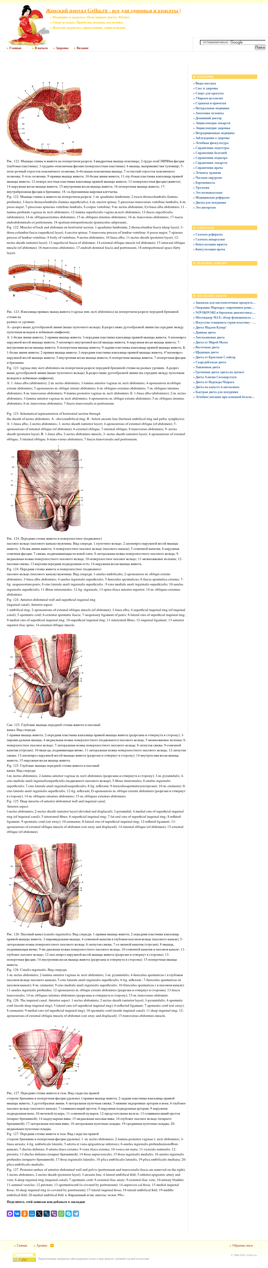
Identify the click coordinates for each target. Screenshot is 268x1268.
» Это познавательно (207, 192)
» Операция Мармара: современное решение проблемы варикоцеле (224, 307)
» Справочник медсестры (211, 148)
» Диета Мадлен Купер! (209, 327)
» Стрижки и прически (209, 103)
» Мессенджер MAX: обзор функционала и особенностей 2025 (224, 317)
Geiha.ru (251, 1255)
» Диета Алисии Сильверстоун (215, 377)
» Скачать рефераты (207, 234)
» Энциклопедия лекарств (211, 123)
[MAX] (10, 1214)
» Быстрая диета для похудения (215, 392)
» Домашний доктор (207, 118)
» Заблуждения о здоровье (211, 138)
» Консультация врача (209, 249)
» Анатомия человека (208, 113)
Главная (15, 48)
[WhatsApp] (61, 1214)
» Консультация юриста (210, 244)
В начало (41, 48)
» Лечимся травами (207, 172)
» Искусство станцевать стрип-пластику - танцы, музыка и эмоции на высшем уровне (224, 322)
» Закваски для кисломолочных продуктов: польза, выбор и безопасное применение (224, 302)
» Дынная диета (204, 332)
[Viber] (54, 1214)
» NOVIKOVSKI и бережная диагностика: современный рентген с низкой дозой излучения (224, 312)
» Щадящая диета (206, 352)
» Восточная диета (206, 347)
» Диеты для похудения (209, 202)
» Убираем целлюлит (208, 98)
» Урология (201, 187)
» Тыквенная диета (206, 367)
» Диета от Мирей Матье (210, 342)
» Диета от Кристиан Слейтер (214, 357)
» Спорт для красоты (208, 93)
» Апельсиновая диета (209, 337)
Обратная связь (242, 1245)
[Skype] (68, 1214)
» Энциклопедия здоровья (211, 128)
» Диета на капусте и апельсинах (216, 387)
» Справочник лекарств (210, 162)
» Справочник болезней (210, 153)
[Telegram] (76, 1214)
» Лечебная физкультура (210, 143)
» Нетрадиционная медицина (213, 133)
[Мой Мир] (32, 1214)
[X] (39, 1214)
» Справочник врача (208, 167)
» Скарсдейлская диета (209, 362)
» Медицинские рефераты (211, 197)
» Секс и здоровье (205, 88)
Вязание (82, 48)
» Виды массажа (204, 83)
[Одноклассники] (24, 1214)
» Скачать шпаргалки (209, 239)
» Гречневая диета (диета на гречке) (218, 372)
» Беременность (204, 182)
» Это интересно (204, 207)
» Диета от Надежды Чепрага (213, 382)
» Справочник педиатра (210, 157)
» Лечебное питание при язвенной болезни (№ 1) (224, 397)
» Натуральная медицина (211, 108)
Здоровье (62, 48)
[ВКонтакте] (17, 1214)
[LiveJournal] (46, 1214)
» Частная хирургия (207, 177)
